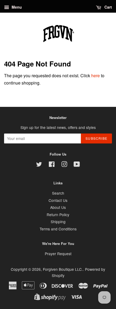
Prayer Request (58, 253)
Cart (107, 7)
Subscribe (96, 138)
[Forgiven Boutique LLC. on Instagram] (64, 165)
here (95, 75)
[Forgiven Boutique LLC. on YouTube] (77, 165)
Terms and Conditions (58, 228)
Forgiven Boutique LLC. (63, 269)
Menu (16, 7)
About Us (58, 207)
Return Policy (58, 214)
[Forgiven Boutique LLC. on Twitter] (39, 165)
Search (58, 193)
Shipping (58, 221)
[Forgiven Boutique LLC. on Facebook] (52, 165)
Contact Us (58, 200)
